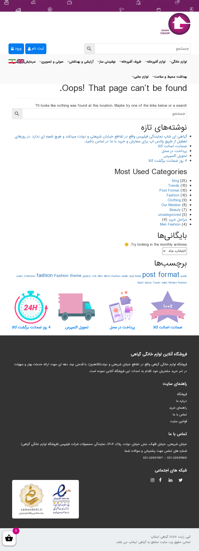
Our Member (171, 205)
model (125, 276)
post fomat (135, 276)
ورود (18, 48)
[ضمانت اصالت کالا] (168, 307)
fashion (44, 276)
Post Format (169, 190)
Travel (156, 282)
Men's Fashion (112, 276)
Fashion (173, 195)
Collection (29, 276)
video (164, 282)
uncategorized (169, 215)
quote (184, 276)
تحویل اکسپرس (175, 156)
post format (160, 275)
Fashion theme (68, 276)
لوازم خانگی (179, 62)
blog (175, 181)
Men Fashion (170, 224)
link (94, 276)
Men (100, 276)
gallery (87, 276)
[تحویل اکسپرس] (77, 307)
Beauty (175, 210)
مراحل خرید (177, 220)
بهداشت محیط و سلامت (170, 77)
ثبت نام (38, 48)
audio (20, 276)
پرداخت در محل (174, 151)
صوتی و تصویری (52, 62)
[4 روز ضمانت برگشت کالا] (31, 307)
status (148, 282)
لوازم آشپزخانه (156, 62)
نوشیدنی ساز (107, 62)
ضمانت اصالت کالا (172, 146)
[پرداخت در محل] (122, 307)
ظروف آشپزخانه (131, 62)
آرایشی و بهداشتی (81, 62)
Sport (140, 282)
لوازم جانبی (141, 77)
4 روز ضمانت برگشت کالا (167, 161)
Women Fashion (177, 282)
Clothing (174, 200)
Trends (173, 186)
